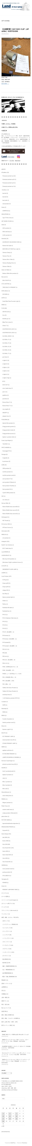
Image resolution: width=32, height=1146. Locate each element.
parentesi (4, 398)
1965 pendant (5, 468)
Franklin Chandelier (7, 719)
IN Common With (6, 524)
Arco (3, 315)
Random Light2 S (6, 729)
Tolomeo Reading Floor (8, 263)
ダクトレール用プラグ (7, 903)
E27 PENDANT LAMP (7, 736)
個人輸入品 (5, 962)
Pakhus (4, 604)
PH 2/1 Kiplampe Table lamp (9, 618)
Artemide (4, 238)
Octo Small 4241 (6, 847)
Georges (4, 454)
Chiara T (4, 325)
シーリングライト (6, 938)
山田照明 (4, 987)
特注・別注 (4, 1004)
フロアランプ (5, 948)
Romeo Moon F (6, 402)
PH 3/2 (4, 621)
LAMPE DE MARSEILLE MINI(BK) (10, 757)
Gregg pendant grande (8, 426)
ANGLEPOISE (5, 214)
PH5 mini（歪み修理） (7, 659)
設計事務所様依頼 (6, 973)
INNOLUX (4, 534)
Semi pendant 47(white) (8, 485)
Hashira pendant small (8, 722)
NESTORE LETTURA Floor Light (10, 249)
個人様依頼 (5, 959)
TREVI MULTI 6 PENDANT (9, 287)
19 (9, 1118)
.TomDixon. (4, 189)
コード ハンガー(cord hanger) (9, 900)
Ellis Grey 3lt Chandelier (8, 558)
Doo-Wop (4, 593)
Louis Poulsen (5, 576)
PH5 (3, 652)
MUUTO (4, 733)
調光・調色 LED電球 (7, 1015)
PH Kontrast (5, 635)
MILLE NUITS (5, 280)
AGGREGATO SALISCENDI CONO (11, 242)
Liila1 (3, 778)
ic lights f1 (4, 360)
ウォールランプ (6, 927)
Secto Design (5, 833)
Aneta (3, 207)
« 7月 (3, 1126)
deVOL (3, 297)
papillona (4, 395)
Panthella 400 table (7, 607)
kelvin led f (5, 384)
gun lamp (4, 357)
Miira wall (4, 788)
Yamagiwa (4, 879)
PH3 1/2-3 (4, 649)
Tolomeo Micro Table (7, 259)
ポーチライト (5, 955)
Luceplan (4, 701)
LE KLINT (4, 565)
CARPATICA (5, 210)
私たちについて (5, 1008)
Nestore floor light (6, 245)
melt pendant (5, 203)
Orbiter (4, 600)
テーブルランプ (6, 945)
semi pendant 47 (6, 478)
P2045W (4, 882)
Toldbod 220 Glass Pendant (9, 691)
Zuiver (3, 886)
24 (3, 1121)
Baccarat (4, 276)
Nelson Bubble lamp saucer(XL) (10, 513)
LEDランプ (5, 920)
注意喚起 (4, 994)
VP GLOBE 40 (5, 875)
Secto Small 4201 (6, 854)
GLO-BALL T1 (5, 353)
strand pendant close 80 (8, 739)
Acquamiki (5, 830)
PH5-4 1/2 (4, 663)
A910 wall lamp (6, 231)
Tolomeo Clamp (6, 252)
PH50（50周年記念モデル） (9, 666)
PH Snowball (5, 642)
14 (16, 1116)
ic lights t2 (4, 374)
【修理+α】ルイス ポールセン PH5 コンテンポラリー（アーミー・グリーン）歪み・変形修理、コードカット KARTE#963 (16, 1061)
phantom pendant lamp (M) (9, 764)
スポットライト (6, 941)
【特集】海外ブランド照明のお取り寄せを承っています (15, 1034)
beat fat (4, 193)
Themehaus (24, 1142)
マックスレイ (5, 914)
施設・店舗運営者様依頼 (8, 966)
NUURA (3, 767)
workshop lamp (6, 694)
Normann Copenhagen (7, 760)
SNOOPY (4, 412)
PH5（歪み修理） (6, 680)
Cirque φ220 (5, 586)
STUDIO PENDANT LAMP (8, 743)
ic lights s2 (5, 370)
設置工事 (4, 1011)
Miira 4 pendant (6, 785)
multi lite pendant (6, 471)
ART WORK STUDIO (7, 221)
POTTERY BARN (6, 820)
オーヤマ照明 (5, 896)
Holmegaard (5, 517)
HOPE (4, 705)
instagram (4, 541)
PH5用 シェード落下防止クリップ (10, 673)
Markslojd (4, 708)
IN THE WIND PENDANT (8, 753)
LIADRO (4, 572)
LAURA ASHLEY (5, 555)
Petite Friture (5, 806)
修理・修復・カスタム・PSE (9, 917)
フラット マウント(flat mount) (9, 910)
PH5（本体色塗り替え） (8, 677)
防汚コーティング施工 (7, 1025)
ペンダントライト (6, 952)
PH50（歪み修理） (7, 670)
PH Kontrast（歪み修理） (8, 638)
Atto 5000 (4, 837)
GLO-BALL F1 (5, 339)
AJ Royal (4, 579)
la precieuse (5, 461)
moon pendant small (7, 868)
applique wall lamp (7, 750)
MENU (3, 715)
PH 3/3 (4, 625)
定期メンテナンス (6, 983)
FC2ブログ (17, 160)
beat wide (4, 200)
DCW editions (5, 290)
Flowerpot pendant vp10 (8, 179)
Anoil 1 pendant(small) (8, 771)
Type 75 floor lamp (7, 217)
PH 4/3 (4, 628)
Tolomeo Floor (6, 256)
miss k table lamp (6, 388)
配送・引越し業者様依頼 (8, 976)
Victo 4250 (5, 858)
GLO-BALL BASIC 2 (7, 336)
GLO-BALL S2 (5, 350)
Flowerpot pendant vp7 (8, 186)
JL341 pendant (6, 235)
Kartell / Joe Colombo (7, 545)
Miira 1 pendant (6, 781)
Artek (3, 224)
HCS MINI (4, 294)
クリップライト (6, 931)
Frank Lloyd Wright (6, 440)
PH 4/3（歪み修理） (7, 632)
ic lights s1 (5, 367)
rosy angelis (5, 409)
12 (9, 1116)
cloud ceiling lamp (6, 795)
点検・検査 (4, 997)
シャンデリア (5, 934)
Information (4, 531)
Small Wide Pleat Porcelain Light (10, 301)
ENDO (3, 304)
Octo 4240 (5, 844)
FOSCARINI (4, 419)
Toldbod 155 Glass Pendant (9, 687)
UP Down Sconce (6, 527)
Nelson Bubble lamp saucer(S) (9, 510)
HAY (3, 496)
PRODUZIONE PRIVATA (7, 826)
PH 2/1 (4, 614)
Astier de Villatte (5, 269)
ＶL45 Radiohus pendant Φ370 (10, 698)
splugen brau (5, 416)
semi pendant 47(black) (8, 482)
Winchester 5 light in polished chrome (11, 562)
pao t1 (4, 391)
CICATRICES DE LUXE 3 (8, 329)
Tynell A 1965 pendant (7, 492)
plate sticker (4, 816)
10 (3, 1116)
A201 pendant (5, 228)
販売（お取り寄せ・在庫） (8, 1021)
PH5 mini (4, 656)
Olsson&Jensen (5, 792)
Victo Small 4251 (6, 861)
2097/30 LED (5, 311)
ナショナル (4, 907)
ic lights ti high (5, 377)
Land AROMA (5, 551)
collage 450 (5, 590)
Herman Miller (5, 503)
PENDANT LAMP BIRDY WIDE (10, 889)
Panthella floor (6, 611)
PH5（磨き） (5, 684)
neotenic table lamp (7, 809)
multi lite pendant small (8, 475)
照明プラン (4, 1001)
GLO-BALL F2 (5, 343)
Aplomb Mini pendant (7, 423)
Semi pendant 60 (6, 489)
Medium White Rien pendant (9, 273)
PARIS (4, 712)
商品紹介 (4, 980)
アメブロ (11, 160)
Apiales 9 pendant (6, 774)
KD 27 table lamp (6, 548)
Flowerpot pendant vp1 (8, 176)
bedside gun (5, 318)
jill (2, 381)
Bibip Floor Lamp (6, 322)
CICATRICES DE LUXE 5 (8, 332)
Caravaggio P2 (6, 451)
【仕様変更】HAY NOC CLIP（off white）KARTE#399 (15, 30)
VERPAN (4, 865)
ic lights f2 (4, 363)
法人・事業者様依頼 (7, 969)
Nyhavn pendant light (7, 597)
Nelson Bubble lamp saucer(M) (10, 506)
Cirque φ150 (5, 583)
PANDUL (4, 799)
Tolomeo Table (6, 266)
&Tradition (4, 172)
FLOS (3, 308)
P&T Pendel (5, 520)
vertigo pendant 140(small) (9, 813)
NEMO (3, 746)
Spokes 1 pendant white (8, 437)
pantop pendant (6, 872)
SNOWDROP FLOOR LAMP (9, 569)
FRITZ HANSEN (5, 447)
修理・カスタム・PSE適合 (8, 123)
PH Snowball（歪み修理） (8, 645)
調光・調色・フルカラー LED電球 (10, 1018)
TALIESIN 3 (5, 444)
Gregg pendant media (7, 430)
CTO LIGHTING (5, 283)
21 (16, 1118)
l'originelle (4, 458)
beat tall (4, 196)
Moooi (3, 726)
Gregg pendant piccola (8, 433)
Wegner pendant (6, 802)
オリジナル (4, 893)
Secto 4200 (5, 851)
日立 (3, 990)
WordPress (13, 1142)
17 (3, 1118)
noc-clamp (5, 499)
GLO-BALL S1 (5, 346)
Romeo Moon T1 (6, 405)
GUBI (3, 464)
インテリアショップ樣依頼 (9, 924)
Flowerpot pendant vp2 (8, 182)
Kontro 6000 (5, 840)
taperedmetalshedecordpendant (10, 823)
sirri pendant (5, 538)
